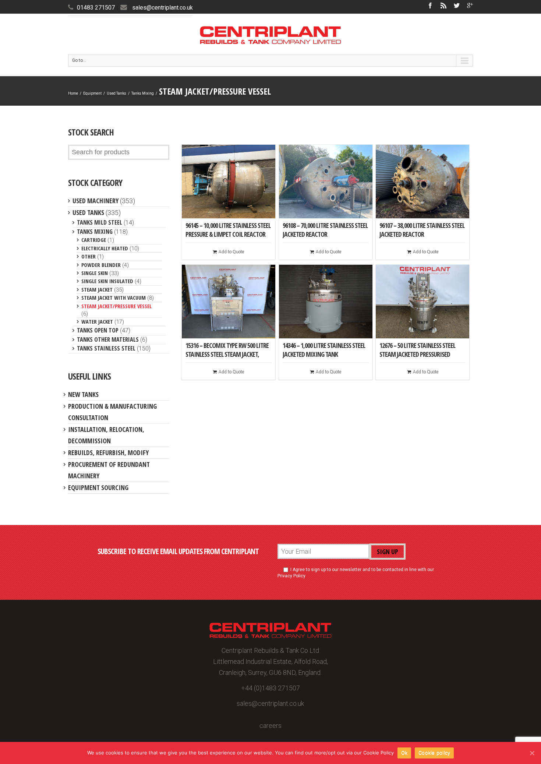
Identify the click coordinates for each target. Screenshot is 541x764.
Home (73, 93)
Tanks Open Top (98, 330)
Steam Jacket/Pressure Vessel (116, 306)
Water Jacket (97, 321)
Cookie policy (434, 753)
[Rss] (443, 5)
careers (270, 725)
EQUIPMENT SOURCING (98, 487)
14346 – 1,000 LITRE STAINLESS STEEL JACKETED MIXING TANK (324, 350)
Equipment (92, 93)
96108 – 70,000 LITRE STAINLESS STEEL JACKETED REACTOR (325, 230)
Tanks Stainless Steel (106, 348)
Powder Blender (101, 264)
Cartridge (93, 239)
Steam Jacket (97, 289)
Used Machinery (96, 200)
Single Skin (94, 273)
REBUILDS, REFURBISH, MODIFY (108, 452)
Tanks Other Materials (108, 339)
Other (88, 256)
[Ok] (531, 753)
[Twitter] (457, 5)
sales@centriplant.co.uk (162, 7)
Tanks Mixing (142, 93)
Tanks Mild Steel (99, 222)
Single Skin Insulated (107, 281)
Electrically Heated (104, 248)
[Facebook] (430, 5)
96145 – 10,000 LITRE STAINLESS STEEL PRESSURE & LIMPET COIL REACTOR (227, 230)
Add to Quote (231, 251)
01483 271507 (96, 7)
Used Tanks (116, 93)
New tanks (83, 394)
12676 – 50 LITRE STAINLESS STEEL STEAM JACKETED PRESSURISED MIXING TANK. (417, 354)
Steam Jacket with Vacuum (113, 297)
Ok (404, 753)
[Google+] (470, 5)
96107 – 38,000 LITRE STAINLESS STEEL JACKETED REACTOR (421, 230)
